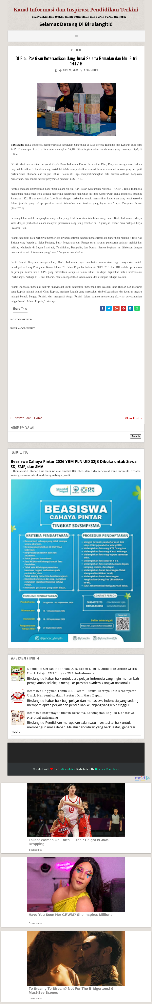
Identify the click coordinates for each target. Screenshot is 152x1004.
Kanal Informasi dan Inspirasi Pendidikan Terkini (76, 9)
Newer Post (22, 418)
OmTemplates (66, 769)
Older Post (132, 418)
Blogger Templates (107, 769)
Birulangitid (17, 144)
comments (91, 70)
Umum (78, 50)
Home (38, 418)
